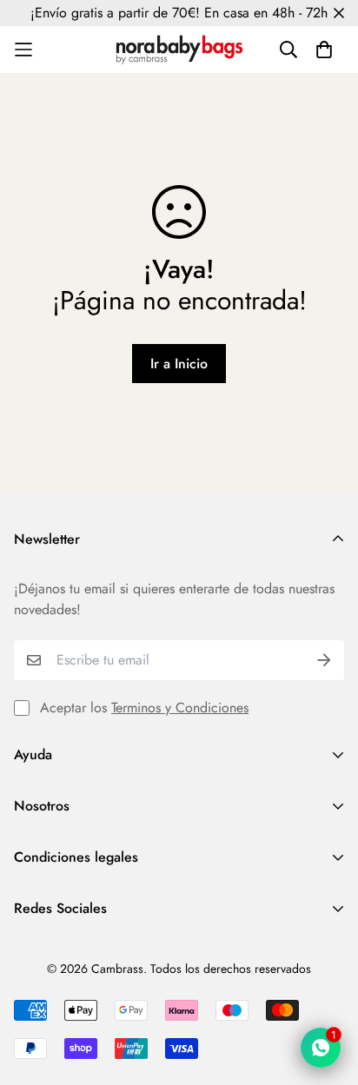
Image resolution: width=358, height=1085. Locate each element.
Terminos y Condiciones (180, 708)
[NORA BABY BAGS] (179, 49)
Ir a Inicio (179, 364)
